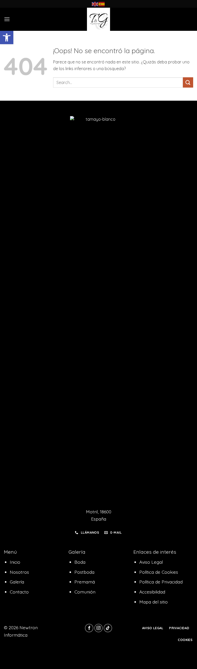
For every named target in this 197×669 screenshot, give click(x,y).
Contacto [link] (19, 592)
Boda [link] (79, 562)
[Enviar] (188, 82)
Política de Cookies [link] (158, 572)
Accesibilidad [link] (152, 592)
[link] (6, 37)
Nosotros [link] (19, 572)
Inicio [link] (15, 562)
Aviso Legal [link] (151, 562)
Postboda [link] (84, 572)
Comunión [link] (84, 592)
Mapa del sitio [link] (153, 602)
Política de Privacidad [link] (161, 582)
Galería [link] (17, 582)
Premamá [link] (84, 582)
